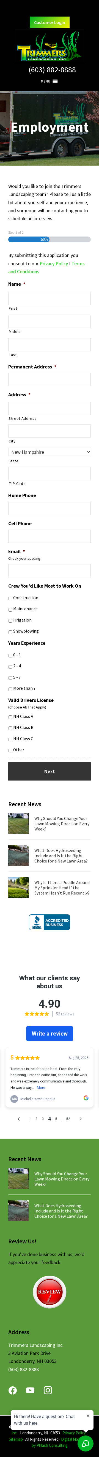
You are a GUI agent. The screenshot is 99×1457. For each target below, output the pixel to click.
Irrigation (22, 620)
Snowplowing (26, 631)
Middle (15, 331)
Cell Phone (20, 523)
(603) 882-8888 (52, 70)
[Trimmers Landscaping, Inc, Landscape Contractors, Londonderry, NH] (49, 922)
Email (16, 551)
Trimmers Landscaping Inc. (36, 1345)
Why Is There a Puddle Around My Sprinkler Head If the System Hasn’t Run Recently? (62, 888)
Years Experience (26, 643)
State (13, 460)
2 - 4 (17, 665)
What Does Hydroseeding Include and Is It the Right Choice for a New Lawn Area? (61, 856)
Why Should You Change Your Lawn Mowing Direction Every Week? (61, 824)
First (13, 308)
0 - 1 (17, 654)
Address (19, 394)
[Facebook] (13, 1390)
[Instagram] (48, 1390)
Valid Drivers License (31, 700)
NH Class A (23, 716)
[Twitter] (30, 1390)
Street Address (23, 418)
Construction (25, 597)
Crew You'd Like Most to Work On (44, 586)
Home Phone (22, 495)
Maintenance (25, 608)
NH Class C (23, 738)
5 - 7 (17, 677)
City (12, 441)
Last (13, 354)
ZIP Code (17, 483)
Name (16, 284)
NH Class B (23, 727)
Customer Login (49, 22)
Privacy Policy (54, 263)
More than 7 (24, 688)
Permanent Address (32, 366)
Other (18, 749)
